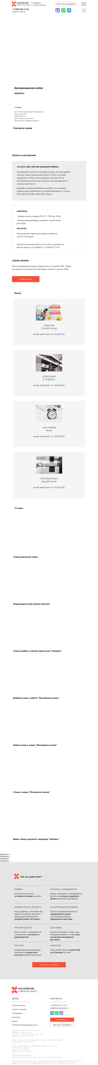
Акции (14, 1021)
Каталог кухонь (18, 1005)
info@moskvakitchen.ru (59, 1008)
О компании (17, 1013)
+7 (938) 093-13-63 (20, 9)
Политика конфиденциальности (25, 1025)
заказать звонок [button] (18, 11)
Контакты (16, 1017)
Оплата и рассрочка (24, 155)
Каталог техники (19, 1009)
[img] (84, 10)
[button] (65, 4)
